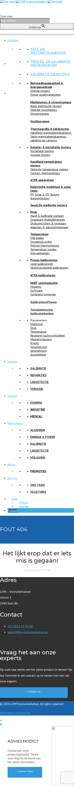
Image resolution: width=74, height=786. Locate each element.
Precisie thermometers (44, 245)
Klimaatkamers (40, 253)
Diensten (12, 361)
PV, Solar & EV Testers (44, 194)
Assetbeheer (38, 354)
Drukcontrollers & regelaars (48, 223)
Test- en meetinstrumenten (48, 51)
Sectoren (12, 396)
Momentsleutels (41, 339)
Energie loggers (40, 91)
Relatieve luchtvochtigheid (47, 335)
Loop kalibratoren (41, 264)
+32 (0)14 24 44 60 (20, 626)
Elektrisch (36, 324)
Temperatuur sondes (43, 249)
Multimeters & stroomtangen (50, 102)
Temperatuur (39, 234)
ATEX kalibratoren (42, 275)
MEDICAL (36, 416)
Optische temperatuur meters (49, 169)
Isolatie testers (40, 155)
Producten (13, 40)
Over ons (12, 478)
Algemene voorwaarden (15, 713)
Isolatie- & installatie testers (50, 147)
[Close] (1, 724)
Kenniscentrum (15, 423)
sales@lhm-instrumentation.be (28, 632)
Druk (33, 212)
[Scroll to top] (1, 720)
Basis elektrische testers (46, 106)
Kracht (34, 343)
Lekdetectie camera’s (43, 140)
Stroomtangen (39, 113)
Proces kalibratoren (43, 260)
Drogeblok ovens (41, 242)
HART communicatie (44, 283)
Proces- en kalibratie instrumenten (50, 63)
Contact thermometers (45, 173)
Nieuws (12, 464)
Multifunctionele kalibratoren (49, 267)
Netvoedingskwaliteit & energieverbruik (46, 85)
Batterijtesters (40, 198)
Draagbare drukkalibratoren (47, 219)
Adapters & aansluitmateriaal (49, 227)
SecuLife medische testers (48, 205)
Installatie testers (42, 151)
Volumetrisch (38, 347)
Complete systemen (43, 294)
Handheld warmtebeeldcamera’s (50, 133)
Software (36, 290)
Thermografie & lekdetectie (49, 129)
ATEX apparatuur (42, 180)
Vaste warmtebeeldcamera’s (48, 136)
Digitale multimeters (43, 110)
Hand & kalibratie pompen (47, 216)
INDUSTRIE (37, 409)
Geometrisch (38, 351)
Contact (13, 510)
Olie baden (37, 238)
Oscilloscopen (39, 121)
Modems (35, 287)
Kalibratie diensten (50, 74)
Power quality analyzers (45, 94)
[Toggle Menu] (37, 34)
